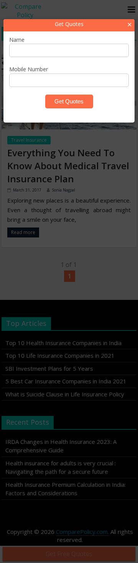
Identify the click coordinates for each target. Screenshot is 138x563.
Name (17, 39)
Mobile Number (28, 69)
